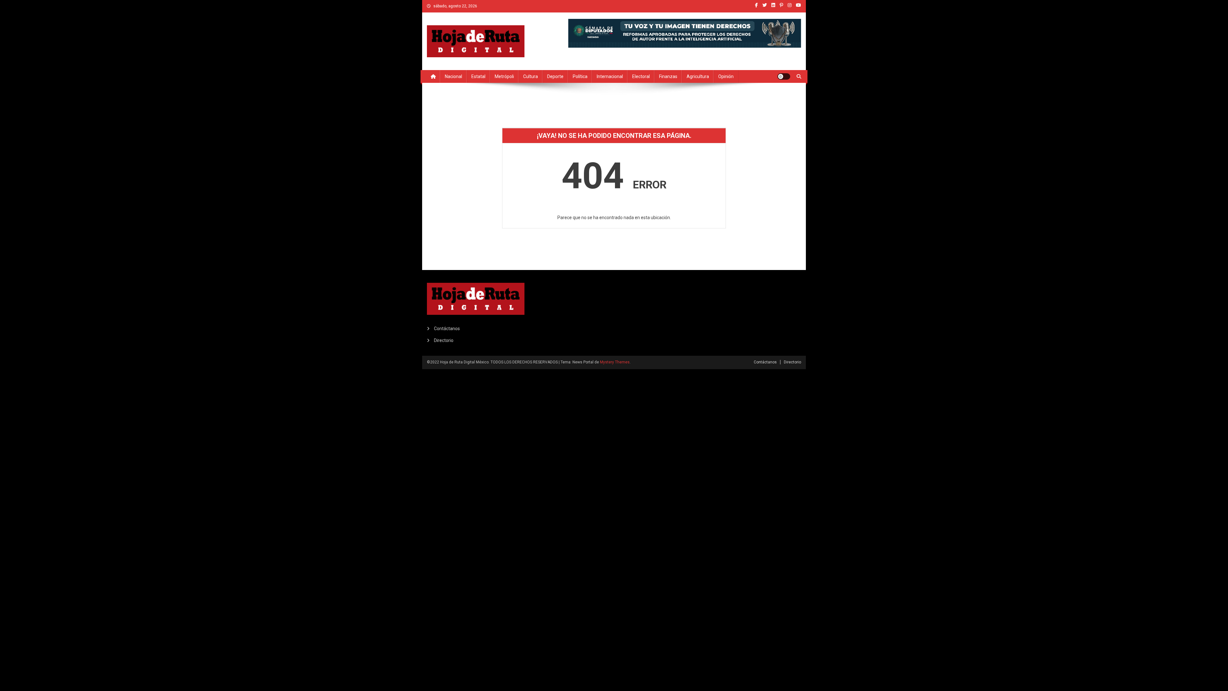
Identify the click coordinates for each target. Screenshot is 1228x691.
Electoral (641, 76)
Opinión (726, 76)
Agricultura (698, 76)
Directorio (443, 340)
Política (580, 76)
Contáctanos (447, 328)
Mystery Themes (615, 362)
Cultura (530, 76)
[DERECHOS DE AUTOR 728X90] (684, 32)
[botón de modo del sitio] (783, 76)
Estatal (478, 76)
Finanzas (668, 76)
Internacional (610, 76)
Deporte (555, 76)
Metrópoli (504, 76)
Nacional (453, 76)
